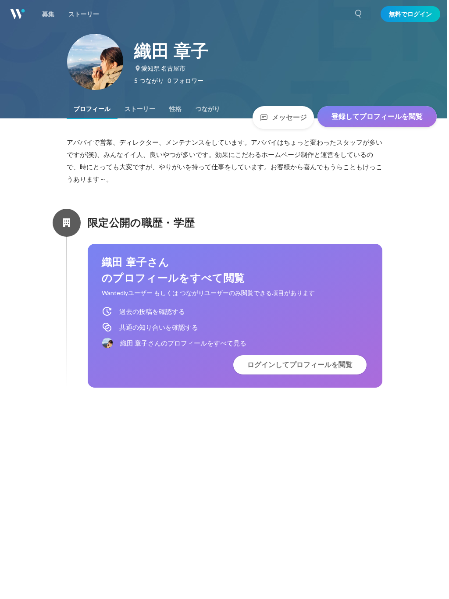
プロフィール (92, 108)
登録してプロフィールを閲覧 (377, 116)
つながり (208, 108)
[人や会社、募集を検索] (358, 14)
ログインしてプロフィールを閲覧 (300, 365)
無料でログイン (410, 14)
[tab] (92, 108)
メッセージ (289, 117)
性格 (175, 108)
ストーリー (140, 108)
